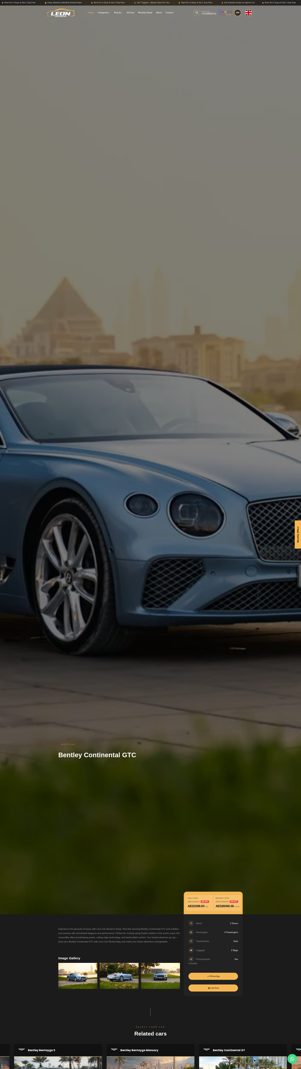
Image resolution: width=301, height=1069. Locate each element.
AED (237, 12)
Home (91, 12)
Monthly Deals (145, 12)
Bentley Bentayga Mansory (139, 1050)
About (159, 12)
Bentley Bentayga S (41, 1050)
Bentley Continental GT (229, 1050)
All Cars (130, 12)
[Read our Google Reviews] (225, 12)
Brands (117, 12)
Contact (169, 12)
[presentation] (67, 979)
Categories (103, 12)
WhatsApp (214, 976)
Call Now (214, 988)
